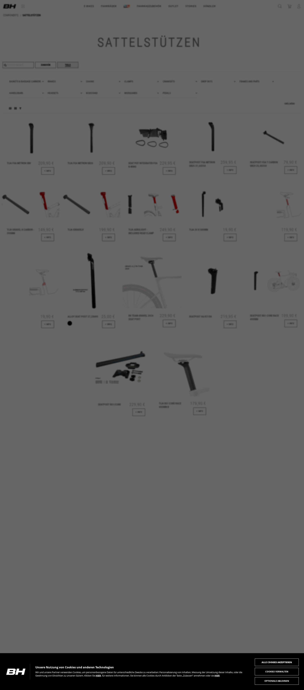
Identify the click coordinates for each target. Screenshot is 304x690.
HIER (98, 675)
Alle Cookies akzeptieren (277, 662)
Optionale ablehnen (276, 680)
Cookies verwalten (276, 671)
